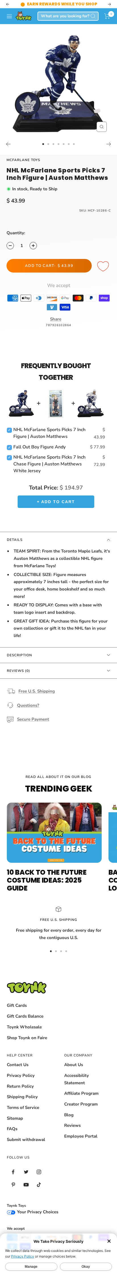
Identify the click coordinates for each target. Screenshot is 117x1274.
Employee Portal (80, 1136)
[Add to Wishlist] (103, 267)
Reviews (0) (18, 670)
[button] (107, 16)
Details (14, 539)
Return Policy (20, 1086)
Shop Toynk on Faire (27, 1038)
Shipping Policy (22, 1097)
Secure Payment (33, 719)
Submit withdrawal (26, 1139)
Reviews (72, 1125)
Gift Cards (17, 1005)
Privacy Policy (21, 1075)
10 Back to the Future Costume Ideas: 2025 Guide (47, 880)
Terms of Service (23, 1107)
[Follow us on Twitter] (26, 1172)
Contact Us (17, 1065)
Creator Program (81, 1104)
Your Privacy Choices (37, 1212)
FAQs (12, 1129)
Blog (69, 1115)
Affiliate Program (81, 1093)
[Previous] (8, 144)
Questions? (28, 705)
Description (19, 655)
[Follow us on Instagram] (38, 1172)
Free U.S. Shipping (36, 691)
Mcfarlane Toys (23, 160)
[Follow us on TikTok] (38, 1184)
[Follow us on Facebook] (13, 1172)
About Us (73, 1065)
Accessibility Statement (76, 1079)
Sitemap (15, 1118)
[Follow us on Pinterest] (13, 1184)
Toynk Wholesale (24, 1027)
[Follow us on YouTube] (26, 1184)
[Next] (108, 144)
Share (55, 319)
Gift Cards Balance (25, 1016)
